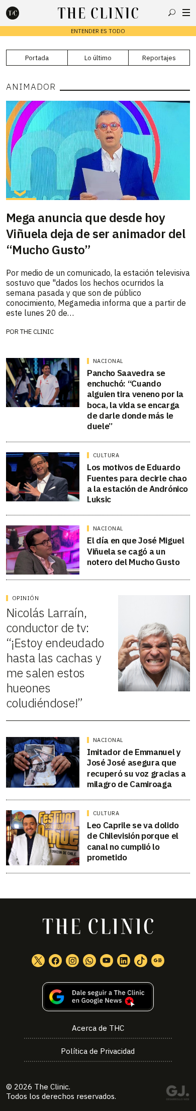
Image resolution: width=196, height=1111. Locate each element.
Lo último (98, 58)
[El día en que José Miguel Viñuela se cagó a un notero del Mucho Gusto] (43, 550)
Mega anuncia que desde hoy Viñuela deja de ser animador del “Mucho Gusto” (95, 234)
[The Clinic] (21, 13)
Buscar (171, 12)
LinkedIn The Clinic (123, 960)
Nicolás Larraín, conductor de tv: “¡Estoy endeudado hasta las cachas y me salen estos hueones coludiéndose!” (55, 658)
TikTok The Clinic (140, 960)
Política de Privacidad (98, 1051)
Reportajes (159, 58)
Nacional (108, 360)
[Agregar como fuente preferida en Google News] (98, 997)
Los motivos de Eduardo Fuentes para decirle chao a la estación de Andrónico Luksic (137, 483)
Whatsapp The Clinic (89, 960)
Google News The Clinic (157, 960)
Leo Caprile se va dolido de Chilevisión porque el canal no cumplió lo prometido (133, 841)
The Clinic (37, 331)
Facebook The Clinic (55, 960)
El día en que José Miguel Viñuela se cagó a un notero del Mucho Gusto (135, 551)
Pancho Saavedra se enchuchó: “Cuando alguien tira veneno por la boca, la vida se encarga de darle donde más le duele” (135, 399)
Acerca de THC (98, 1028)
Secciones (186, 12)
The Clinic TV (106, 960)
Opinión (25, 598)
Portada (37, 58)
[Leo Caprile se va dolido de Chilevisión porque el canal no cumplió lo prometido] (43, 837)
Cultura (106, 455)
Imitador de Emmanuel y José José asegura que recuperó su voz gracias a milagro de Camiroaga (136, 768)
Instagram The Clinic (72, 960)
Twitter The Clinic (38, 960)
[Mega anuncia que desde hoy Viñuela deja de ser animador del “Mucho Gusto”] (98, 150)
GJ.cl (177, 1094)
